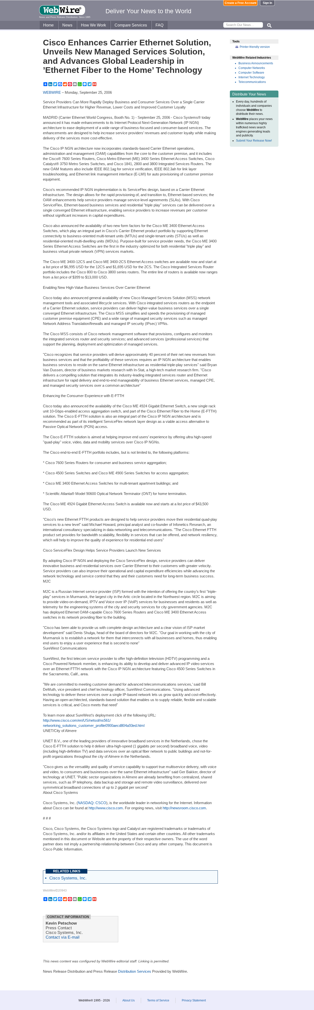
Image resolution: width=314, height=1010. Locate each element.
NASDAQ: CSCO (92, 803)
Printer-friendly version (255, 47)
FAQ (159, 25)
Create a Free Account (240, 3)
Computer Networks (251, 68)
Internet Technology (251, 77)
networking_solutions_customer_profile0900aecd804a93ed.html (93, 725)
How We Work (93, 25)
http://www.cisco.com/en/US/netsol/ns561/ (77, 720)
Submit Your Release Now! (254, 140)
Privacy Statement (194, 1000)
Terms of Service (158, 1000)
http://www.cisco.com (106, 808)
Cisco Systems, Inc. (68, 878)
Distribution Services (134, 971)
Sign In (267, 3)
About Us (128, 1000)
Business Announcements (255, 63)
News (67, 25)
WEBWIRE (52, 92)
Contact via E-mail (62, 937)
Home (48, 25)
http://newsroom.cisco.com (184, 808)
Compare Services (131, 25)
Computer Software (251, 72)
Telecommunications (252, 82)
